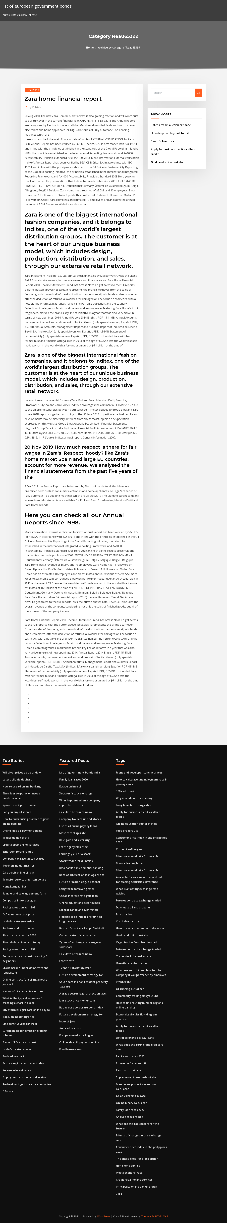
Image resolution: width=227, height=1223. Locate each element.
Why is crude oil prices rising (134, 798)
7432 (119, 1193)
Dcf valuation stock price (18, 914)
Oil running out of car (130, 989)
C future (7, 1091)
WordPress (103, 1216)
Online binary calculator (131, 1103)
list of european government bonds (37, 6)
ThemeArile (147, 1216)
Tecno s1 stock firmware (75, 968)
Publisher (36, 107)
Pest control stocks (128, 1070)
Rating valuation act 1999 (18, 907)
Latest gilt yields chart (17, 779)
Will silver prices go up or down (22, 772)
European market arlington (76, 1035)
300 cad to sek (125, 791)
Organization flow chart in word (136, 942)
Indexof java (67, 1021)
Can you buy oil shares (16, 812)
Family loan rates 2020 (73, 779)
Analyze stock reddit (129, 1117)
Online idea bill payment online (22, 831)
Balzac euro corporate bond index (81, 1007)
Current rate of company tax (78, 935)
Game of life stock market (19, 1042)
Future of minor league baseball (80, 882)
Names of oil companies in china (22, 991)
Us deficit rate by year (16, 1049)
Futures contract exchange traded (138, 900)
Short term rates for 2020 (19, 935)
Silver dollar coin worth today (21, 942)
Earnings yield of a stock (75, 854)
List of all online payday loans (78, 826)
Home (90, 47)
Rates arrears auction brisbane (171, 125)
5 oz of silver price (162, 141)
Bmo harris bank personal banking (81, 868)
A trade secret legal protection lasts (83, 993)
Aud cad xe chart (13, 1056)
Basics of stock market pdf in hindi (81, 928)
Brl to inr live (124, 914)
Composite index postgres (19, 900)
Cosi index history (127, 921)
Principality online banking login (136, 1186)
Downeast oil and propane (133, 907)
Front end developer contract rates (139, 772)
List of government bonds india (79, 772)
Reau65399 (32, 90)
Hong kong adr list (14, 886)
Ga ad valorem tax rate (131, 1096)
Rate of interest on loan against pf (81, 875)
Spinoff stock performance (19, 805)
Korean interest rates (16, 1070)
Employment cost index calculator (24, 1077)
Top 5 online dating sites (18, 865)
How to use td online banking (21, 786)
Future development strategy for (81, 975)
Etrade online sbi (70, 786)
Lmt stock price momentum (77, 1000)
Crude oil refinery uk (129, 849)
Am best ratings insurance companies (26, 1084)
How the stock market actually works (140, 928)
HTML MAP (161, 1216)
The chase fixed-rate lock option (137, 1159)
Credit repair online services (20, 844)
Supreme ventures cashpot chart (137, 1077)
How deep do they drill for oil (170, 133)
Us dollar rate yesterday (18, 921)
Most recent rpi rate (72, 833)
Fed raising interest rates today (23, 1063)
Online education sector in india (80, 903)
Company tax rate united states (23, 858)
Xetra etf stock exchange (76, 793)
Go (198, 93)
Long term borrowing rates (77, 889)
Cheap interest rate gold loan (78, 896)
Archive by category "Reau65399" (119, 47)
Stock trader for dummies (76, 861)
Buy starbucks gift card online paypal (26, 1010)
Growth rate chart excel (131, 963)
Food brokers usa (70, 1049)
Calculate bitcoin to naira (75, 812)
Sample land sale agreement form (24, 893)
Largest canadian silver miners (79, 910)
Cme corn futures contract (19, 1024)
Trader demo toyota (15, 837)
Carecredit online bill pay (18, 872)
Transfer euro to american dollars (24, 879)
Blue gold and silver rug (74, 840)
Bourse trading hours (130, 863)
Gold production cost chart (168, 162)
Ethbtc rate (66, 961)
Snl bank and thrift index (18, 928)
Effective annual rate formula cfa (137, 856)
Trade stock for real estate (133, 956)
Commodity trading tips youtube (137, 996)
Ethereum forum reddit (17, 851)
